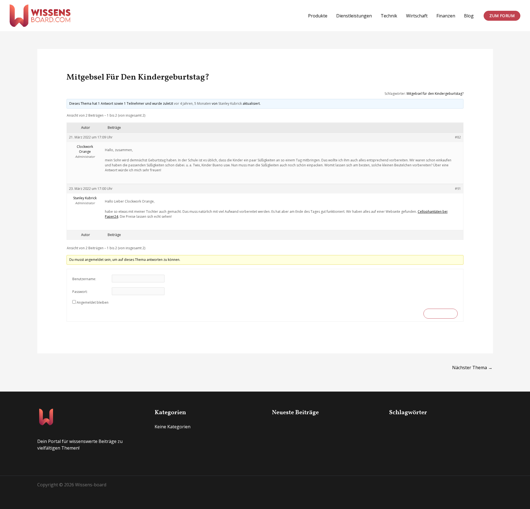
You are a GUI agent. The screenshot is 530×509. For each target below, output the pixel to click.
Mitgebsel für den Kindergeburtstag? (435, 93)
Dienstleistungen (354, 16)
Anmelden (440, 313)
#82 (458, 137)
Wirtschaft (417, 16)
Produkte (317, 16)
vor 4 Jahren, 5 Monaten (192, 103)
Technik (389, 16)
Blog (469, 16)
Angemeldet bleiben (92, 302)
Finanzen (445, 16)
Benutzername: (84, 279)
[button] (502, 16)
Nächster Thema (472, 367)
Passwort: (80, 291)
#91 (458, 188)
